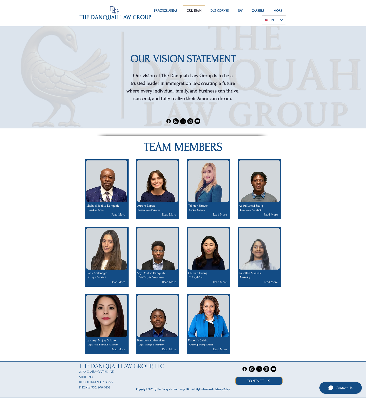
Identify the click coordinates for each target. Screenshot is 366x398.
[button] (262, 161)
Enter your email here (169, 204)
